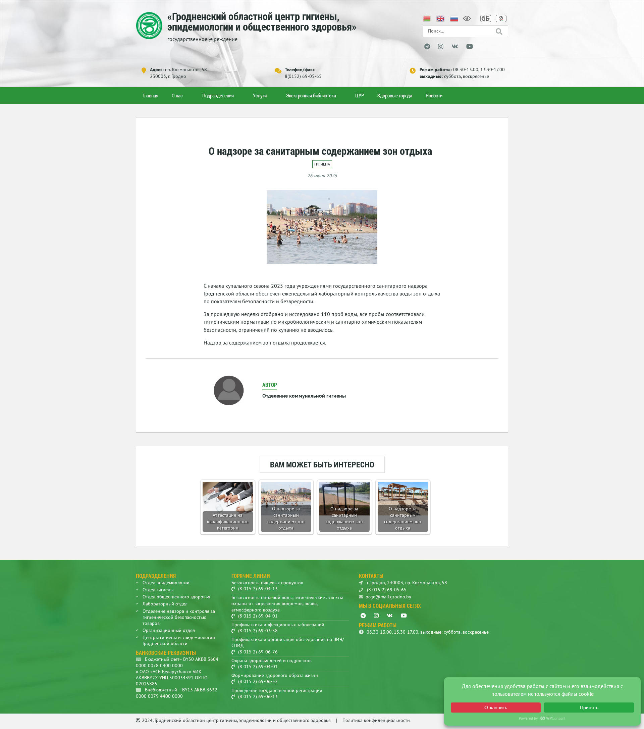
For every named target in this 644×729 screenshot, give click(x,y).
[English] (440, 17)
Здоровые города (394, 95)
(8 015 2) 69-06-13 (258, 696)
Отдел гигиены (158, 590)
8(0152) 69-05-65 (303, 76)
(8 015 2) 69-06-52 (258, 681)
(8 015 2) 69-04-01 (258, 616)
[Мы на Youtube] (470, 46)
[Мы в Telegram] (427, 46)
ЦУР (359, 95)
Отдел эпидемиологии (166, 583)
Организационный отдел (169, 630)
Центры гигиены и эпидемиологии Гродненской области (179, 640)
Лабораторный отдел (165, 604)
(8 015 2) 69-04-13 (258, 589)
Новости (434, 95)
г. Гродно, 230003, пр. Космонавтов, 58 (406, 583)
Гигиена (322, 164)
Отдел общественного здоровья (176, 597)
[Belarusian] (427, 17)
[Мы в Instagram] (440, 46)
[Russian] (454, 17)
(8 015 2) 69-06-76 (258, 652)
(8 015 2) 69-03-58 (258, 631)
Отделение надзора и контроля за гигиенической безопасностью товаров (179, 617)
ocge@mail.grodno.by (388, 597)
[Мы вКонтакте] (455, 46)
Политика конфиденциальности (376, 720)
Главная (150, 95)
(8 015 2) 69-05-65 (386, 590)
